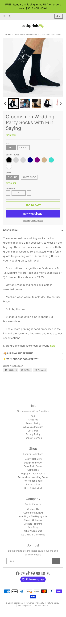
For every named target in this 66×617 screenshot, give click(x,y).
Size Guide (11, 183)
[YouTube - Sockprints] (38, 573)
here (52, 345)
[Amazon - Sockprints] (48, 573)
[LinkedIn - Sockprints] (43, 573)
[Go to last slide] (5, 103)
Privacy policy (24, 605)
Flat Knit (12, 177)
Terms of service (40, 605)
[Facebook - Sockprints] (18, 573)
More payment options (33, 220)
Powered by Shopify (35, 603)
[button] (13, 103)
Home (8, 35)
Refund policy (53, 603)
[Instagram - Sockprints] (23, 573)
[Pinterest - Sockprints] (33, 573)
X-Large (23, 147)
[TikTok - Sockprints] (28, 573)
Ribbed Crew (29, 177)
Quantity (10, 188)
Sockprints (18, 603)
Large (11, 147)
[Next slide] (60, 103)
